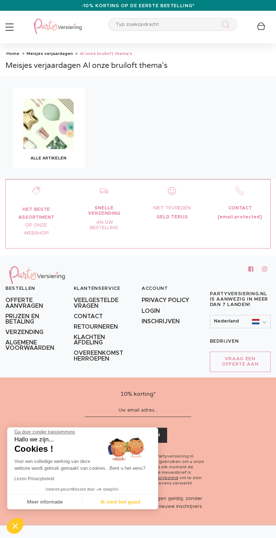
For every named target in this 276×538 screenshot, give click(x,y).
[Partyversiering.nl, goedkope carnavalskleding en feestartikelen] (57, 21)
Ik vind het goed (121, 502)
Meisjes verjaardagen (49, 53)
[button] (240, 321)
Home (12, 53)
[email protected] (240, 217)
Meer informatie (45, 502)
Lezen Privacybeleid (34, 478)
